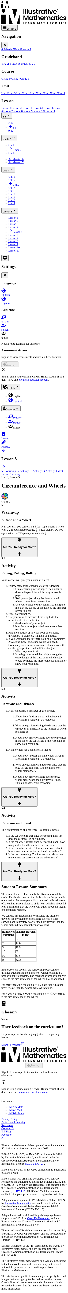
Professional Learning (13, 1122)
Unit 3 (6, 170)
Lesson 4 (13, 227)
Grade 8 (12, 153)
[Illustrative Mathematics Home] (34, 13)
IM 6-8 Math (15, 1110)
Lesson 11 (14, 250)
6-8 (4, 116)
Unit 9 (11, 203)
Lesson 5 (7, 211)
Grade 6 (12, 145)
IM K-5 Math (15, 1106)
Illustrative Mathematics (18, 1203)
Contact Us (7, 1128)
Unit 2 (11, 179)
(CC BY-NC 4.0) (34, 1163)
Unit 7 (11, 197)
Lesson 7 (13, 238)
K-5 (10, 122)
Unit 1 (11, 176)
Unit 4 (11, 187)
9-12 (10, 130)
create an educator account (33, 379)
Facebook (6, 1134)
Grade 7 (7, 139)
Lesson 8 (13, 241)
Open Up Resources (38, 1218)
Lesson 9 (13, 244)
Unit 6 (11, 194)
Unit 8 (11, 200)
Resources (7, 1125)
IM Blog (6, 1131)
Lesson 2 (13, 220)
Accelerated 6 (16, 159)
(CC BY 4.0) (18, 1191)
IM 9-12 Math (16, 1113)
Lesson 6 (13, 235)
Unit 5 (11, 190)
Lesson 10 (14, 247)
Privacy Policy (9, 1119)
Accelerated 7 (16, 162)
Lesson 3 (13, 223)
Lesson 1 (13, 217)
